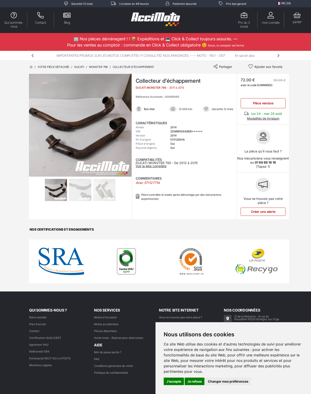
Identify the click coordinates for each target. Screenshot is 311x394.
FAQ (96, 359)
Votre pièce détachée (53, 67)
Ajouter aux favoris (268, 67)
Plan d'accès (37, 324)
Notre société (37, 317)
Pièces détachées (105, 331)
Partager (225, 67)
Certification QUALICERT (45, 338)
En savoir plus (245, 55)
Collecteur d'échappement (133, 67)
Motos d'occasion (105, 317)
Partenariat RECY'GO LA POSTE (50, 358)
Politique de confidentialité (111, 372)
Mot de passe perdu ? (107, 352)
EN (289, 3)
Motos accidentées (106, 324)
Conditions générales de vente (113, 366)
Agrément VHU (38, 344)
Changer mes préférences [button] (228, 381)
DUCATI (79, 67)
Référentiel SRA (39, 351)
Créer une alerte (263, 212)
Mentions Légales (40, 365)
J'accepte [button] (173, 381)
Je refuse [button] (194, 381)
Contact (34, 331)
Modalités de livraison (263, 118)
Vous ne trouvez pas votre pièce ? (180, 317)
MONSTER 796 (98, 67)
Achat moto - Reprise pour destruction (118, 338)
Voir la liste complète (151, 166)
